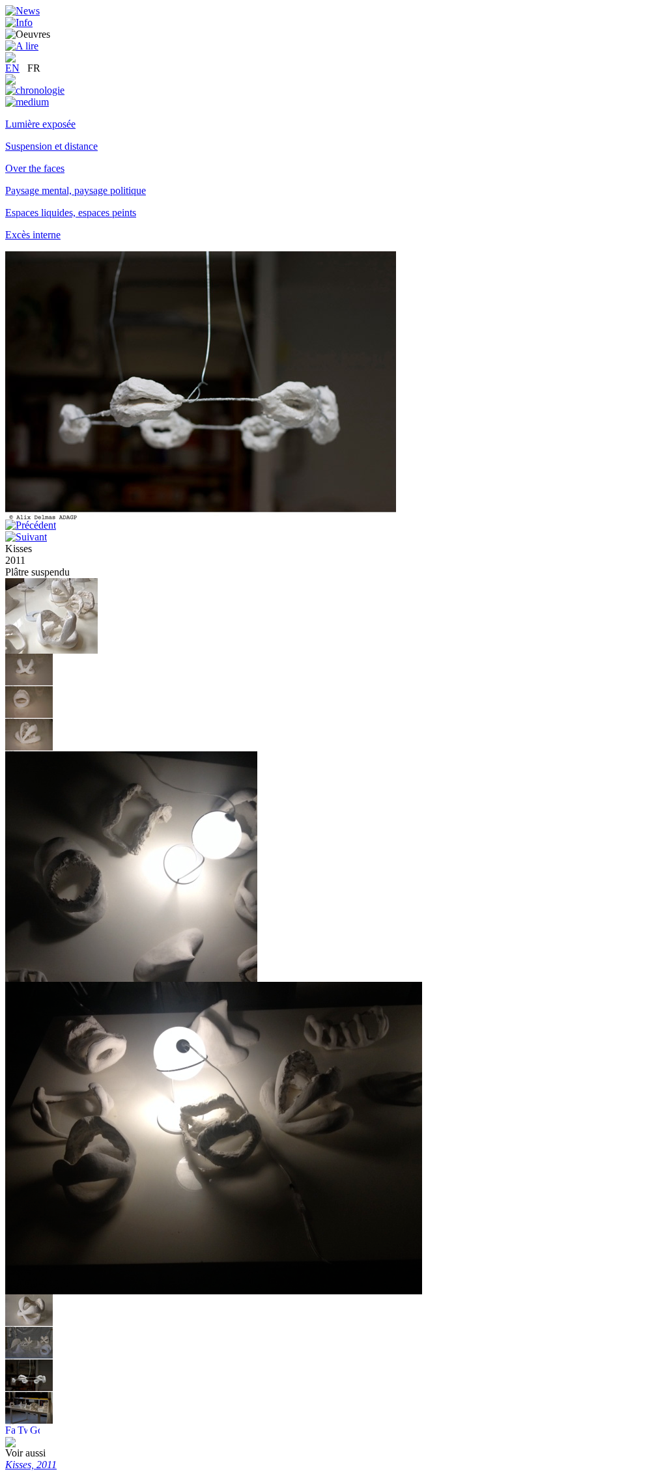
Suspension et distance (51, 146)
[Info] (19, 22)
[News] (22, 10)
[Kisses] (51, 650)
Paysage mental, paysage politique (75, 190)
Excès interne (33, 234)
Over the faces (34, 168)
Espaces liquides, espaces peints (70, 212)
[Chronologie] (34, 90)
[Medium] (27, 101)
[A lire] (21, 45)
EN (12, 68)
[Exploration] (10, 81)
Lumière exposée (40, 124)
